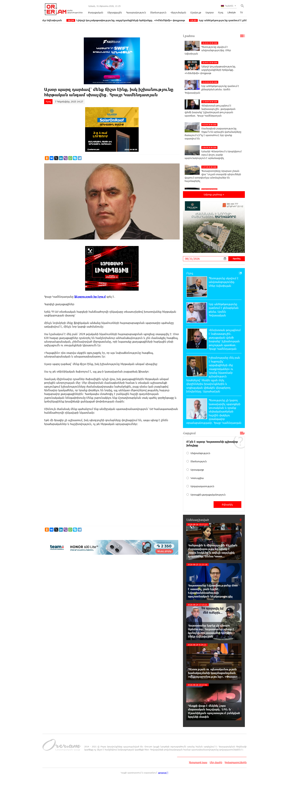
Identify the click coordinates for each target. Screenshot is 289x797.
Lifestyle (231, 12)
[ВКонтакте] (52, 158)
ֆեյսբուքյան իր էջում (90, 296)
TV (241, 12)
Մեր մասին (216, 762)
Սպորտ (210, 12)
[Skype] (75, 158)
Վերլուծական (178, 12)
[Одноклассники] (47, 158)
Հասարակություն (136, 12)
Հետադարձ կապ (198, 762)
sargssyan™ (163, 772)
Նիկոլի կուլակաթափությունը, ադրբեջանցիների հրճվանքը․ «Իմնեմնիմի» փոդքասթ (89, 20)
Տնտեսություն (158, 12)
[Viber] (66, 158)
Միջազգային (114, 12)
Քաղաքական (95, 12)
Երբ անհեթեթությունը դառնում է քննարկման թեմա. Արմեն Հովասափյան (204, 20)
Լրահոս (189, 35)
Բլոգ (220, 12)
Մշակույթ (195, 12)
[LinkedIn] (61, 158)
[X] (56, 158)
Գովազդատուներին (236, 762)
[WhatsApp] (70, 158)
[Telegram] (80, 158)
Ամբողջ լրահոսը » (214, 194)
